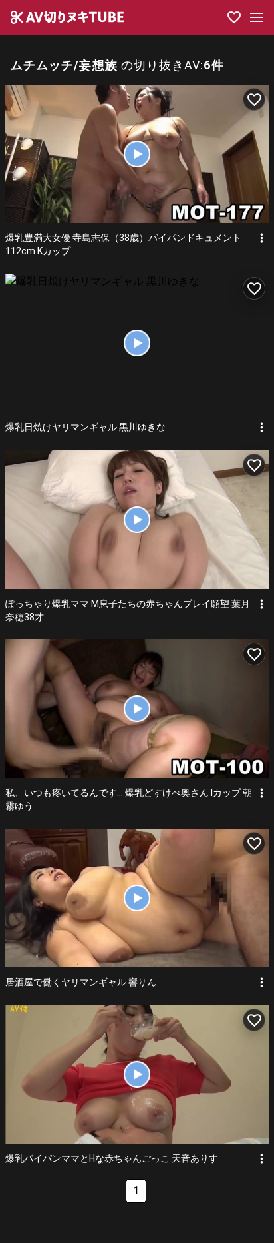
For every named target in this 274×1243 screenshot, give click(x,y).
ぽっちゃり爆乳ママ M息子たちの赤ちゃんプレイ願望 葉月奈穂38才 (127, 610)
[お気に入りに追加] (254, 99)
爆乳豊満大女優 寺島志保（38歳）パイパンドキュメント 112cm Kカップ (123, 244)
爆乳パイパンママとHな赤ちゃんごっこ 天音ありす (111, 1158)
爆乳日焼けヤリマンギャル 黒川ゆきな (85, 427)
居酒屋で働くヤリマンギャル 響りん (80, 982)
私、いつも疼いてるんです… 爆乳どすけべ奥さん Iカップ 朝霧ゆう (128, 799)
